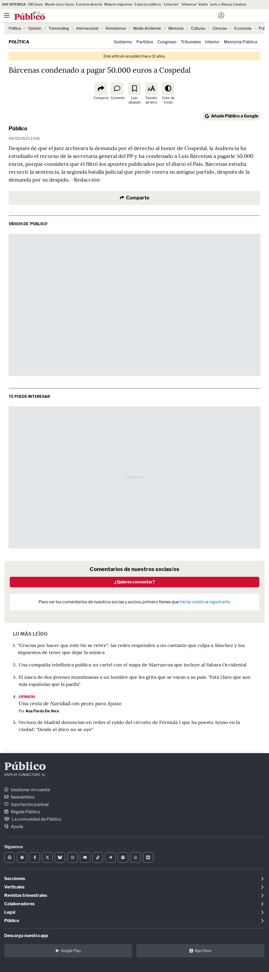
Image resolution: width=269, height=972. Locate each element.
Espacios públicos (147, 4)
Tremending (59, 28)
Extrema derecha (89, 4)
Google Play (71, 950)
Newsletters (22, 797)
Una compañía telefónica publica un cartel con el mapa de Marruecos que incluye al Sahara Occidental (132, 665)
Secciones (14, 878)
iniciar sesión (192, 601)
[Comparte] (101, 88)
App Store (203, 950)
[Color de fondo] (168, 88)
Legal (9, 912)
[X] (47, 857)
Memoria (176, 28)
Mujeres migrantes (118, 4)
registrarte (219, 601)
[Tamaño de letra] (151, 88)
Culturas (198, 28)
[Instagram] (72, 857)
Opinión (34, 28)
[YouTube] (85, 857)
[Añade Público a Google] (9, 857)
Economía (242, 28)
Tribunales (191, 41)
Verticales (14, 886)
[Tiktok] (97, 857)
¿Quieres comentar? (134, 581)
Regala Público (25, 811)
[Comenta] (117, 88)
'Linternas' (171, 4)
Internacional (87, 28)
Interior (212, 41)
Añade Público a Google (234, 116)
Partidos (144, 41)
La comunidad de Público (36, 819)
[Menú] (6, 15)
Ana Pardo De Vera (42, 711)
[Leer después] (134, 88)
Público (18, 128)
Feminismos (116, 28)
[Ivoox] (148, 857)
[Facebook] (34, 857)
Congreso (167, 41)
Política (15, 28)
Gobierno (123, 41)
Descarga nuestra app (26, 935)
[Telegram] (110, 857)
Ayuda (16, 826)
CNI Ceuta (35, 4)
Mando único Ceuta (59, 4)
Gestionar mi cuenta (30, 789)
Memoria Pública (240, 41)
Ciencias (220, 28)
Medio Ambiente (147, 28)
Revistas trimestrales (25, 895)
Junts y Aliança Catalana (228, 4)
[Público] (125, 16)
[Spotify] (123, 857)
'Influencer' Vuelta (194, 4)
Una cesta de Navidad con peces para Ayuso (70, 703)
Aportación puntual (29, 804)
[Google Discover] (22, 857)
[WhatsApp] (135, 857)
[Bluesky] (60, 857)
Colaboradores (19, 903)
